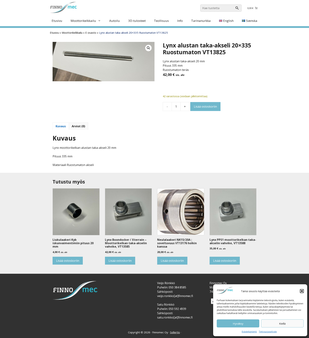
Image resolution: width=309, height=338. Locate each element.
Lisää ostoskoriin (205, 106)
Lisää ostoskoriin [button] (67, 261)
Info (180, 21)
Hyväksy (238, 323)
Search (237, 8)
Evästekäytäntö (249, 331)
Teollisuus (161, 21)
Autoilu (114, 21)
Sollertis (175, 332)
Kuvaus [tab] (61, 126)
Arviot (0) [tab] (78, 126)
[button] (302, 291)
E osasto (90, 32)
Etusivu (57, 21)
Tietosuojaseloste (268, 331)
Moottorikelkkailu (83, 21)
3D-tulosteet (137, 21)
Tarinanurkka (201, 21)
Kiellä (282, 323)
